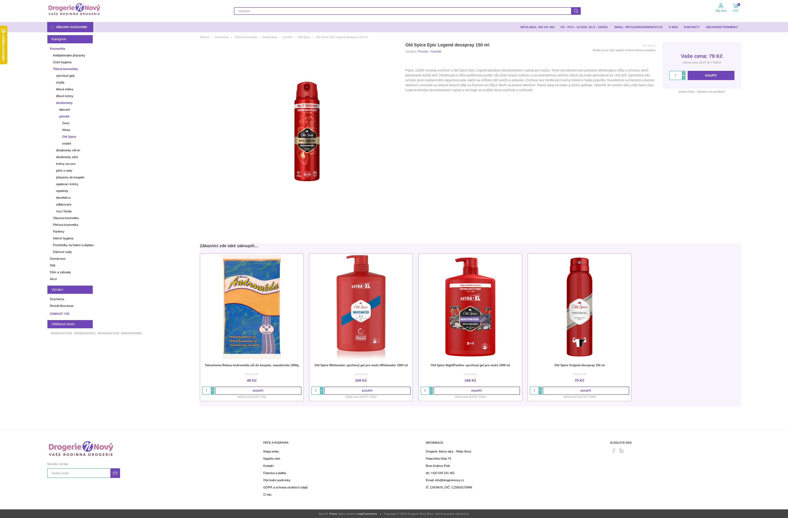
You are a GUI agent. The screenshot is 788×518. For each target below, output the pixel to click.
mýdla (60, 82)
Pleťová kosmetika (65, 224)
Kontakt (268, 465)
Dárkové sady (62, 252)
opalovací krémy (67, 184)
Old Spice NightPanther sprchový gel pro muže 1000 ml (470, 365)
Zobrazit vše (60, 313)
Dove (65, 123)
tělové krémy (64, 96)
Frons (333, 513)
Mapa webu (271, 451)
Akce (53, 279)
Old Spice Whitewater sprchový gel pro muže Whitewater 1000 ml (361, 365)
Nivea (66, 130)
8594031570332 (61, 333)
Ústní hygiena (62, 62)
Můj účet (721, 10)
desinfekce (63, 197)
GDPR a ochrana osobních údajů (285, 487)
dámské (64, 109)
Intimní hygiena (63, 238)
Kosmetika (57, 48)
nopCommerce (367, 513)
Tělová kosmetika (65, 69)
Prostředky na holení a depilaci (73, 245)
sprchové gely (65, 75)
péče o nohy (64, 170)
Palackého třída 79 (438, 458)
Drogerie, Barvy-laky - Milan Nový (448, 451)
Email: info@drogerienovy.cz (445, 480)
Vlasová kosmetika (66, 218)
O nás (267, 494)
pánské (64, 116)
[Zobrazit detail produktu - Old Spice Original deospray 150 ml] (579, 307)
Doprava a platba (274, 473)
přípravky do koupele (70, 177)
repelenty (62, 191)
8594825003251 (85, 333)
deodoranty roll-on (68, 150)
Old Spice (69, 136)
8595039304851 (131, 333)
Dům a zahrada (60, 272)
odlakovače (63, 204)
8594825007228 (108, 333)
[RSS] (621, 450)
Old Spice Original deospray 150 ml (579, 365)
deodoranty (64, 103)
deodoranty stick (67, 157)
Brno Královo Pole (438, 465)
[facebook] (613, 450)
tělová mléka (64, 89)
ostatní (66, 143)
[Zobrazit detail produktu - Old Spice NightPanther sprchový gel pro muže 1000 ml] (470, 307)
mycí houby (64, 211)
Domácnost (57, 258)
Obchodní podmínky (277, 480)
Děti (52, 265)
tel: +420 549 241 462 (440, 473)
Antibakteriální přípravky (69, 55)
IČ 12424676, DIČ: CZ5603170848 (449, 487)
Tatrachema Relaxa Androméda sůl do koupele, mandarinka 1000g (252, 365)
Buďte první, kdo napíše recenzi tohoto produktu (624, 50)
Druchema (57, 299)
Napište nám (271, 458)
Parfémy (58, 231)
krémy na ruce (66, 163)
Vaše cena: (694, 56)
